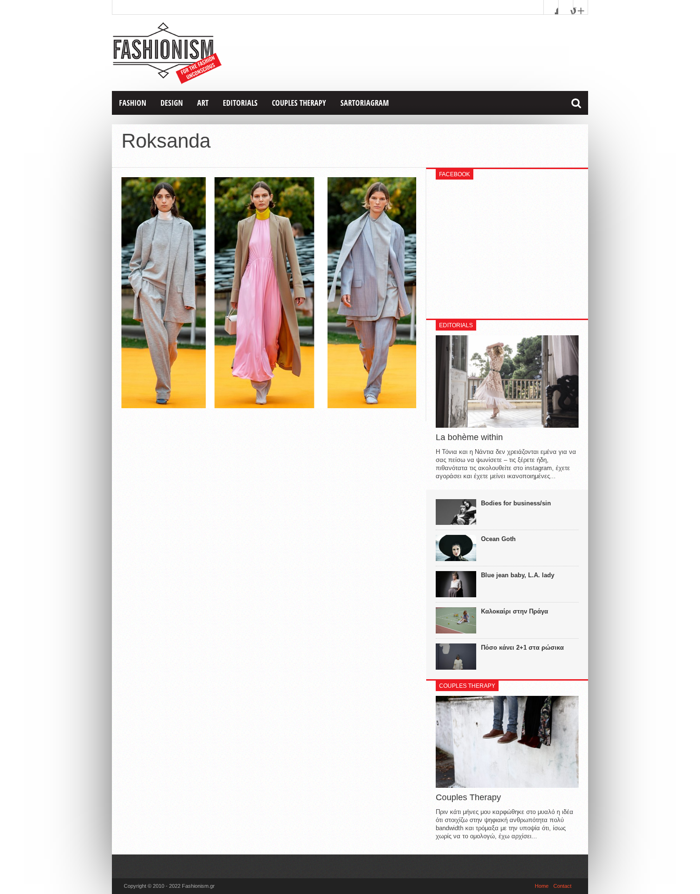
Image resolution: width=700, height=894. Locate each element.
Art (203, 103)
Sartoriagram (364, 103)
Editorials (240, 103)
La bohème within (469, 437)
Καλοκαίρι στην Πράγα (514, 611)
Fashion (132, 103)
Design (171, 103)
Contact (562, 886)
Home (542, 886)
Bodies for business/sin (516, 503)
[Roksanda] (268, 406)
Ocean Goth (498, 538)
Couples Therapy (299, 103)
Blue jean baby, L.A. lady (517, 575)
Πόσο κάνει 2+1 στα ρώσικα (522, 647)
